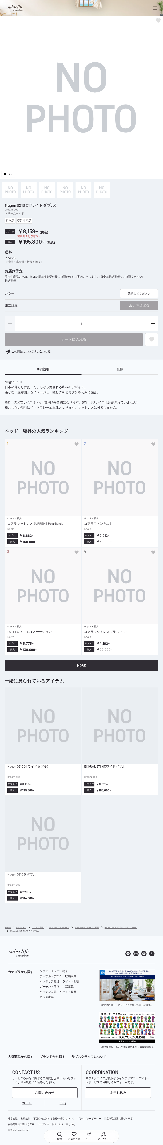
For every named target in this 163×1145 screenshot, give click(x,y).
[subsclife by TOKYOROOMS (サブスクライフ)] (15, 8)
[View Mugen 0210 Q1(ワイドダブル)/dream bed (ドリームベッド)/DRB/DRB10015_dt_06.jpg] (102, 190)
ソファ (44, 971)
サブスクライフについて (89, 1056)
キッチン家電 (48, 991)
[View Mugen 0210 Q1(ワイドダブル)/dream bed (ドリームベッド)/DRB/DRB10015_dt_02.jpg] (47, 190)
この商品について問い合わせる (31, 351)
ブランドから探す (52, 1056)
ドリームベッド (14, 213)
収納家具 (70, 976)
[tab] (43, 369)
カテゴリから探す (20, 971)
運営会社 (12, 1118)
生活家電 (68, 986)
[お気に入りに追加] (76, 444)
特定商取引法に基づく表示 (118, 1118)
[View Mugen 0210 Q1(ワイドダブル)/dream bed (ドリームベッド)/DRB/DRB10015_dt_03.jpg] (65, 190)
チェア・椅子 (59, 971)
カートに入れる (73, 339)
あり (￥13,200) (139, 305)
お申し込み (118, 1092)
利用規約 (25, 1118)
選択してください (139, 293)
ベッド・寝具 (68, 991)
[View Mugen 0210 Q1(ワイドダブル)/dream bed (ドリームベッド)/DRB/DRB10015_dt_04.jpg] (83, 190)
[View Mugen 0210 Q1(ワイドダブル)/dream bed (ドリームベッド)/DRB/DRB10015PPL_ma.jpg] (10, 190)
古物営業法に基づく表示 (21, 1124)
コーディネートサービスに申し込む (56, 1124)
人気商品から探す (20, 1056)
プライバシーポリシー (89, 1118)
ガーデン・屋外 (49, 986)
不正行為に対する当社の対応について (53, 1118)
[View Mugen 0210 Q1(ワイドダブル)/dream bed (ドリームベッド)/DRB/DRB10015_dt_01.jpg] (29, 190)
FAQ (63, 1103)
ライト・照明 (70, 981)
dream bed (11, 209)
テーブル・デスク (51, 976)
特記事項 (10, 280)
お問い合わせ (44, 1092)
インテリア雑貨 (49, 981)
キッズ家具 (47, 997)
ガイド (27, 1103)
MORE (81, 665)
